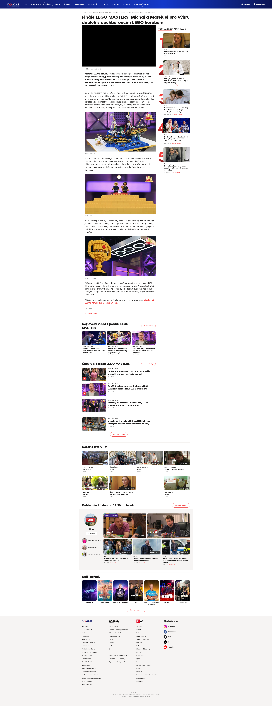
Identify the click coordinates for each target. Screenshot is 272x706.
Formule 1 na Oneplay (117, 659)
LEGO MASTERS (93, 12)
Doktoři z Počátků (170, 467)
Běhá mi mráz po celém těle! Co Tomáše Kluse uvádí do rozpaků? (143, 351)
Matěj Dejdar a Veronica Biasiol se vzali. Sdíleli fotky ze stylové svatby (176, 81)
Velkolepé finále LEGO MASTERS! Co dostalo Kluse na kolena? (94, 351)
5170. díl (153, 532)
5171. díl (109, 532)
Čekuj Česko (114, 467)
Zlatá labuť (86, 492)
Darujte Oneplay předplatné (119, 630)
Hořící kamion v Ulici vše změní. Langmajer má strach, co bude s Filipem (175, 560)
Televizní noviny (88, 467)
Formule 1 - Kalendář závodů (146, 675)
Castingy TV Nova (88, 643)
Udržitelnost (86, 659)
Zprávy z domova (142, 639)
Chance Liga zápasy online (118, 655)
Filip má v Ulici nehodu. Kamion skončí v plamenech (145, 559)
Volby (138, 646)
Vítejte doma (168, 492)
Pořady (48, 4)
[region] (136, 13)
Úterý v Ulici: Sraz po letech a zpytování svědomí (116, 559)
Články (67, 4)
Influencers (86, 665)
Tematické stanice (142, 4)
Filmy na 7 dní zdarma (117, 633)
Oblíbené (126, 4)
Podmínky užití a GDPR (90, 675)
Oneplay (115, 4)
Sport (111, 652)
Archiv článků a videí (89, 652)
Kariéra (84, 633)
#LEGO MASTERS (91, 314)
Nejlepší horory (114, 636)
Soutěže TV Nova (88, 662)
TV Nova (167, 76)
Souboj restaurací (142, 467)
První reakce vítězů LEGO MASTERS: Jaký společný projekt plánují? (117, 351)
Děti (110, 646)
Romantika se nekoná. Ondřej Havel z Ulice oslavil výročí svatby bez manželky (176, 110)
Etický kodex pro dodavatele (92, 678)
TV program (113, 626)
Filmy (111, 639)
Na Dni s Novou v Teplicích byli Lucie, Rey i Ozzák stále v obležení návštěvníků (176, 139)
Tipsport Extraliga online (117, 662)
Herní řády (85, 646)
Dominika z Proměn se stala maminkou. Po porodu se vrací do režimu (176, 168)
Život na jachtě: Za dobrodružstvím (121, 492)
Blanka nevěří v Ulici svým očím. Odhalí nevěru (176, 53)
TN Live (139, 626)
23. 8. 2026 (87, 469)
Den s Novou (36, 4)
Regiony (139, 643)
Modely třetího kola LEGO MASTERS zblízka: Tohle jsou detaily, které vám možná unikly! (129, 422)
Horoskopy (140, 655)
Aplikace (139, 681)
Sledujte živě (93, 4)
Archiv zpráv (140, 678)
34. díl (85, 494)
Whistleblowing (87, 681)
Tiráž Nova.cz (86, 684)
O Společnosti (87, 630)
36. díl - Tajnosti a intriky (174, 469)
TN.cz (105, 4)
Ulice (165, 49)
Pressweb (85, 636)
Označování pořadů (89, 672)
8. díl (112, 469)
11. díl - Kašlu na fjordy (119, 494)
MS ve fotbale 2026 (143, 665)
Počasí (138, 652)
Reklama (85, 626)
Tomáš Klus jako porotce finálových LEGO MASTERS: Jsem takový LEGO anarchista (128, 387)
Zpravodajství (141, 636)
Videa (57, 4)
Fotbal (138, 662)
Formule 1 (139, 672)
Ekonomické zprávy (143, 649)
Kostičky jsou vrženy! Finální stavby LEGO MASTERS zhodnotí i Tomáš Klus (128, 404)
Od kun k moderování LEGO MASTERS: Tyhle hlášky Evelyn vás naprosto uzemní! (129, 372)
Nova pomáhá (87, 655)
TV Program (79, 4)
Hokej (138, 668)
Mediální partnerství (89, 668)
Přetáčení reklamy (88, 649)
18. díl (166, 494)
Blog (110, 649)
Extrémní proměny (170, 164)
